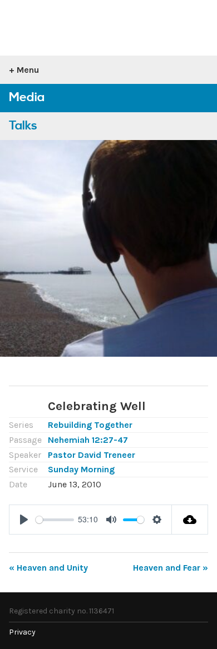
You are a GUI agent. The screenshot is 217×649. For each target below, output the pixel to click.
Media (27, 97)
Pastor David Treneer (91, 455)
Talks (23, 125)
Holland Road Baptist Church (69, 23)
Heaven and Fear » (170, 567)
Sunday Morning (81, 469)
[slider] (55, 520)
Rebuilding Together (90, 425)
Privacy (22, 632)
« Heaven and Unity (48, 567)
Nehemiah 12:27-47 (88, 440)
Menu (28, 69)
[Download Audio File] (190, 520)
